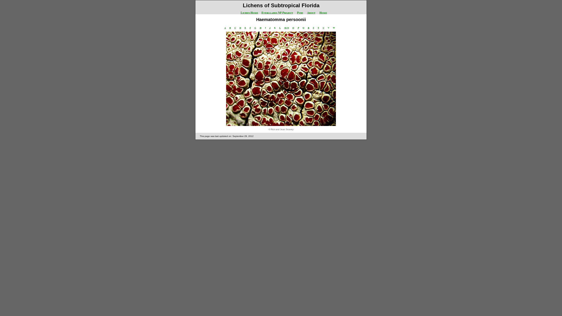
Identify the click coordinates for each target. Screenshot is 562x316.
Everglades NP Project (277, 12)
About (311, 12)
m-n (286, 27)
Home (323, 12)
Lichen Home (249, 12)
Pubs (300, 12)
